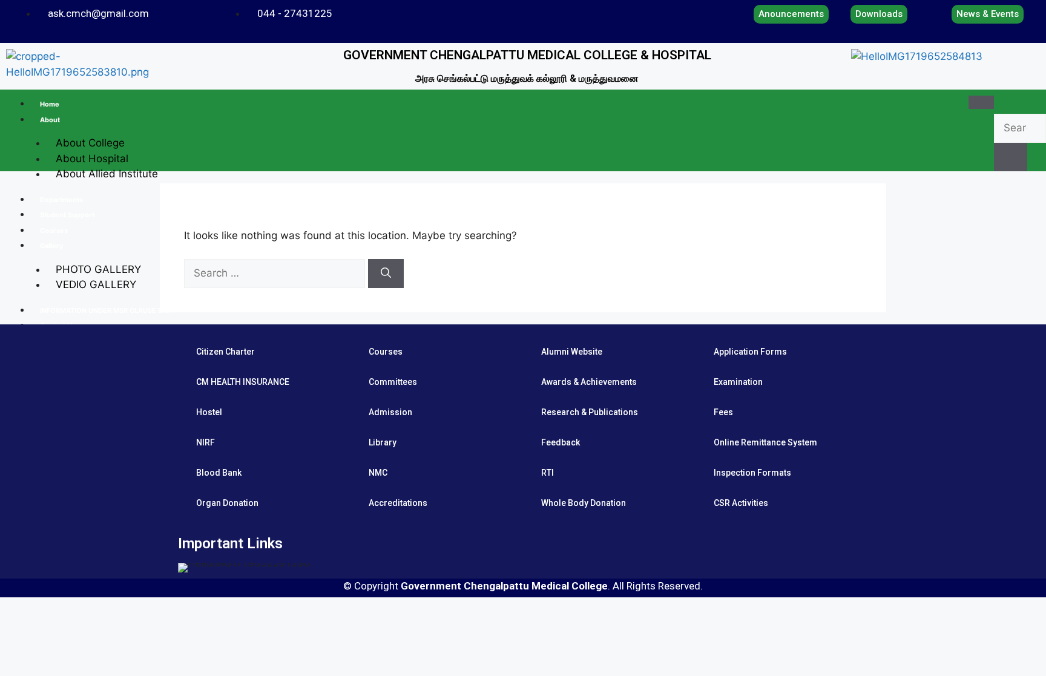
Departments (61, 199)
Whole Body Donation (583, 503)
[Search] (386, 273)
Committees (393, 382)
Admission (390, 412)
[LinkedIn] (607, 11)
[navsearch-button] (1004, 101)
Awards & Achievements (589, 382)
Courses (54, 230)
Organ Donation (227, 503)
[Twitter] (590, 11)
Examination (738, 382)
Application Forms (750, 351)
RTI (547, 472)
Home (49, 104)
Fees (723, 412)
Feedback (560, 442)
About (50, 120)
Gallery (51, 245)
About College (90, 143)
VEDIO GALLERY (96, 284)
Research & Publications (589, 412)
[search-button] (1010, 157)
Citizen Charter (225, 351)
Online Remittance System (765, 442)
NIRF (205, 442)
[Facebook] (573, 11)
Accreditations (398, 503)
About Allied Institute (107, 174)
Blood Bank (219, 472)
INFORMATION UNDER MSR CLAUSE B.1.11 (107, 310)
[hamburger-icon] (981, 102)
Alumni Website (571, 351)
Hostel (209, 412)
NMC (378, 472)
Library (382, 442)
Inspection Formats (752, 472)
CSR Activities (741, 503)
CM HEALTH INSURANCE (242, 382)
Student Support (67, 215)
